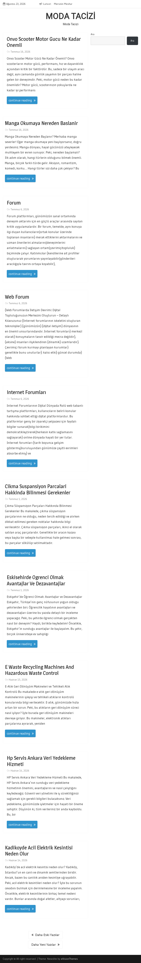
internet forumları (26, 392)
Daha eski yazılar (47, 935)
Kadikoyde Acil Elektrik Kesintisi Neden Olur (39, 850)
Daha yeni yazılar (43, 945)
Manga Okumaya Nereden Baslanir (41, 123)
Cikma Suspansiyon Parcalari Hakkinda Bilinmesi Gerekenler (37, 489)
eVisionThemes (69, 958)
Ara (92, 34)
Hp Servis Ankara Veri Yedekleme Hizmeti (41, 761)
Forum (14, 203)
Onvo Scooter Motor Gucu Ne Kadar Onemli (44, 42)
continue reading (20, 100)
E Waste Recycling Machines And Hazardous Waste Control (39, 670)
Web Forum (17, 297)
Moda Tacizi (70, 16)
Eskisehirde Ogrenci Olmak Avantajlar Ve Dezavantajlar (36, 580)
